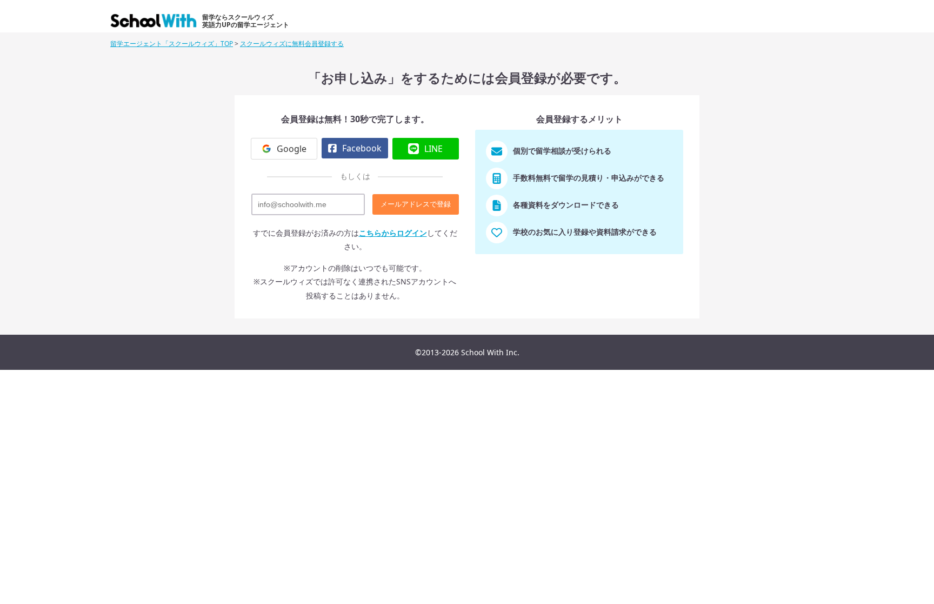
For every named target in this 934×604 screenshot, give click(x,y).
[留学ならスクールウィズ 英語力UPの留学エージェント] (155, 23)
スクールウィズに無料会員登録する (292, 43)
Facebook (362, 148)
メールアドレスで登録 (416, 204)
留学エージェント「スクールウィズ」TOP (171, 43)
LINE (433, 149)
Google (291, 149)
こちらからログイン (393, 233)
